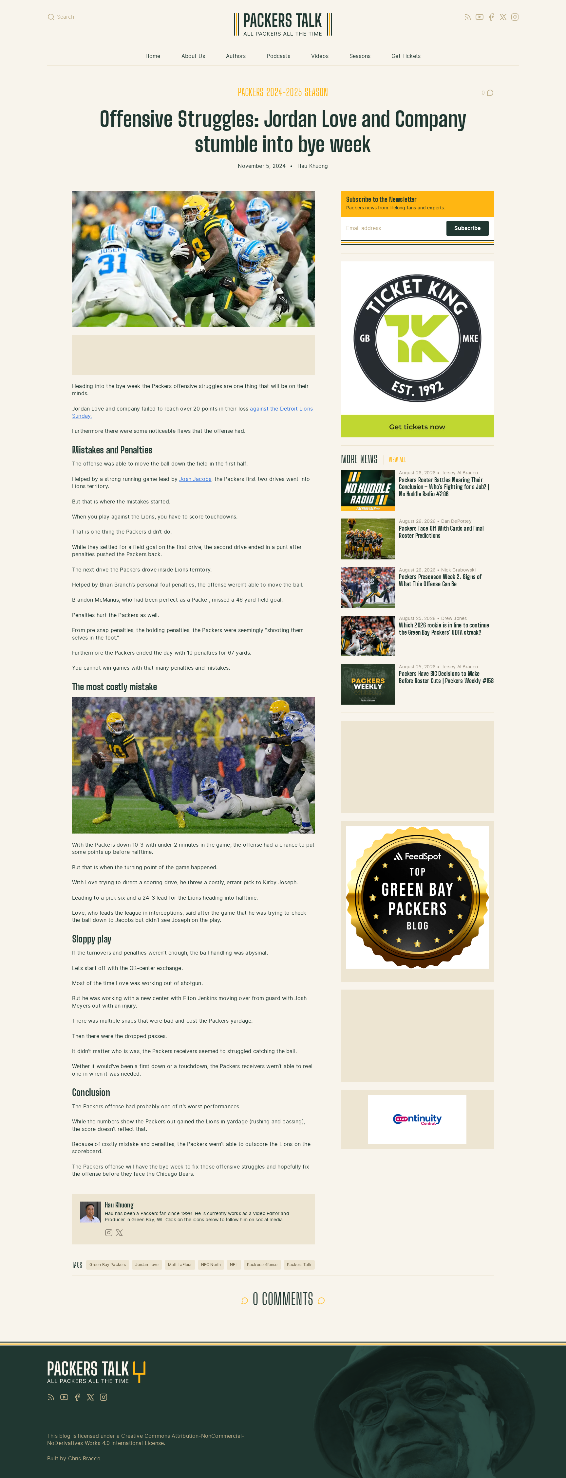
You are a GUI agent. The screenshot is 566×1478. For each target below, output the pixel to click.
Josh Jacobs (195, 479)
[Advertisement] (193, 355)
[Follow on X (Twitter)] (119, 1233)
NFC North (211, 1265)
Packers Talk (299, 1265)
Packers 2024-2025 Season (283, 93)
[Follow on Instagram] (109, 1233)
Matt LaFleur (180, 1265)
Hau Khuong (312, 166)
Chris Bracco (84, 1458)
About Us (193, 56)
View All (397, 460)
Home (152, 56)
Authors (236, 56)
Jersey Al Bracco (459, 473)
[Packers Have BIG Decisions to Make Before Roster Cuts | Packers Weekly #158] (368, 684)
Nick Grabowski (458, 570)
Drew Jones (454, 618)
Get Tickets (406, 56)
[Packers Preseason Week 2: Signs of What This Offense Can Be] (368, 587)
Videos (320, 56)
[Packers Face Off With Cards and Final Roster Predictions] (368, 539)
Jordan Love (147, 1265)
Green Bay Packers (107, 1265)
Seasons (359, 56)
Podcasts (278, 56)
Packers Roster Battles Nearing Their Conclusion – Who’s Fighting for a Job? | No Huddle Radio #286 (444, 488)
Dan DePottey (456, 521)
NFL (234, 1265)
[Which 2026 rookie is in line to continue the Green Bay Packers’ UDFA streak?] (368, 636)
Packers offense (262, 1265)
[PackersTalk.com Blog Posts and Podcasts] (283, 24)
